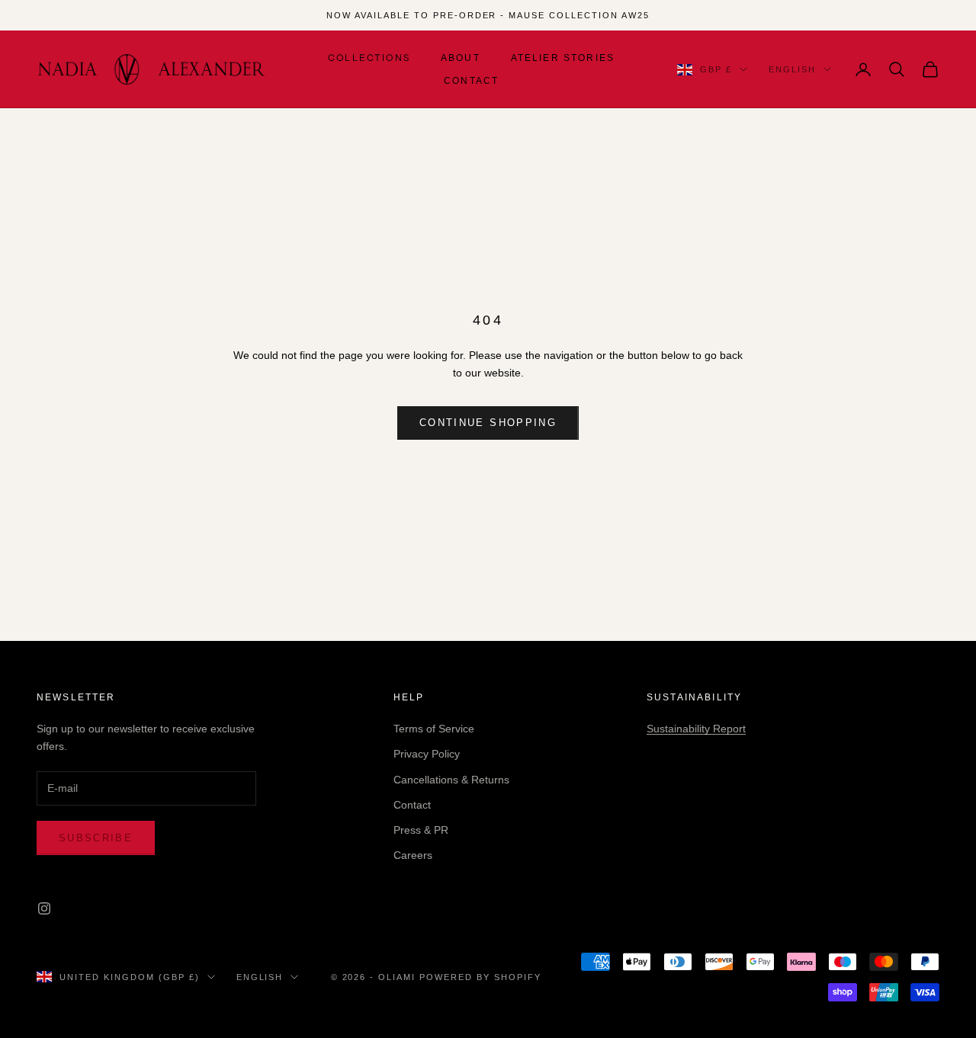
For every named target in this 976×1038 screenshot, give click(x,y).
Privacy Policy (426, 754)
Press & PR (420, 830)
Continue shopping (488, 422)
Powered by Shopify (480, 977)
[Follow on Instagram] (44, 908)
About (460, 58)
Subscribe (96, 838)
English (792, 69)
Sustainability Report (696, 728)
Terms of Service (433, 728)
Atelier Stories (563, 58)
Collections (369, 57)
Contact (471, 80)
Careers (412, 855)
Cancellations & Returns (451, 780)
